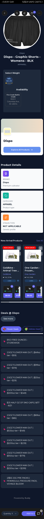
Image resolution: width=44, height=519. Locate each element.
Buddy (27, 498)
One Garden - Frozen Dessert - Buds (32, 269)
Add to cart (32, 513)
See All (39, 241)
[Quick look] (19, 248)
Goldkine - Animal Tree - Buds (10, 269)
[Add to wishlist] (19, 254)
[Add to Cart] (12, 286)
